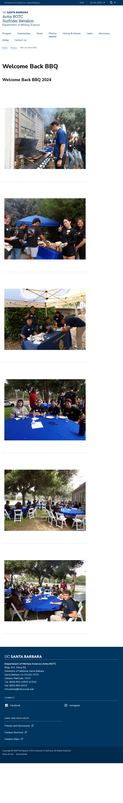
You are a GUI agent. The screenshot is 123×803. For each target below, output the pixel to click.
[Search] (112, 2)
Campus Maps (11, 739)
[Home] (21, 25)
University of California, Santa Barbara (22, 3)
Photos (53, 33)
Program (6, 33)
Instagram (74, 705)
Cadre (90, 33)
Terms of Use (7, 754)
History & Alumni (72, 33)
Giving (5, 40)
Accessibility (21, 754)
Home (4, 47)
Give (82, 3)
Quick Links (96, 3)
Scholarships (23, 33)
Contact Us (20, 40)
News (39, 33)
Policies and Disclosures (17, 725)
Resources (104, 33)
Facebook (15, 705)
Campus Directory (13, 732)
